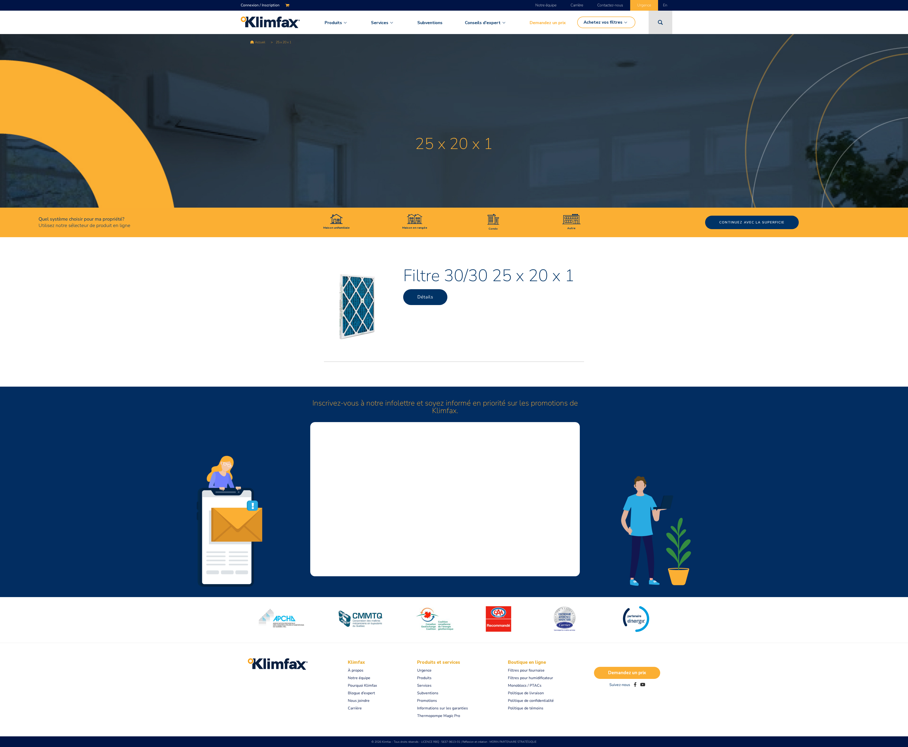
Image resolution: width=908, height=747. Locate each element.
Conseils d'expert (483, 23)
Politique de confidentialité (531, 700)
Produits (333, 23)
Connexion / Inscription (260, 5)
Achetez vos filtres (603, 22)
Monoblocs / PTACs (524, 685)
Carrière (577, 5)
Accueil (260, 42)
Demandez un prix (548, 23)
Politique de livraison (526, 693)
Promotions (427, 700)
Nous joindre (359, 700)
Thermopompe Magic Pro (438, 715)
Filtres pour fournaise (526, 670)
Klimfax (356, 662)
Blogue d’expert (361, 693)
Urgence (644, 5)
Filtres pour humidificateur (530, 678)
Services (379, 23)
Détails (425, 297)
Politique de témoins (525, 708)
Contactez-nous (610, 5)
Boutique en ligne (527, 662)
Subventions (429, 23)
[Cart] (287, 5)
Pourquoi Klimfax (362, 685)
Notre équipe (545, 5)
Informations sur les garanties (442, 708)
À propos (355, 670)
